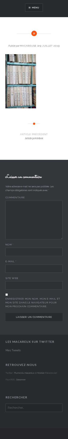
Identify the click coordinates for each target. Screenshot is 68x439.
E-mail (10, 261)
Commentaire (15, 197)
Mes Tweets (13, 350)
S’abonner (21, 379)
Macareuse (28, 45)
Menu (35, 7)
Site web (11, 278)
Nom (9, 244)
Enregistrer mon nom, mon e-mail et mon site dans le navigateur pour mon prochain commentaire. (32, 302)
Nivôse (41, 373)
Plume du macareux (24, 373)
